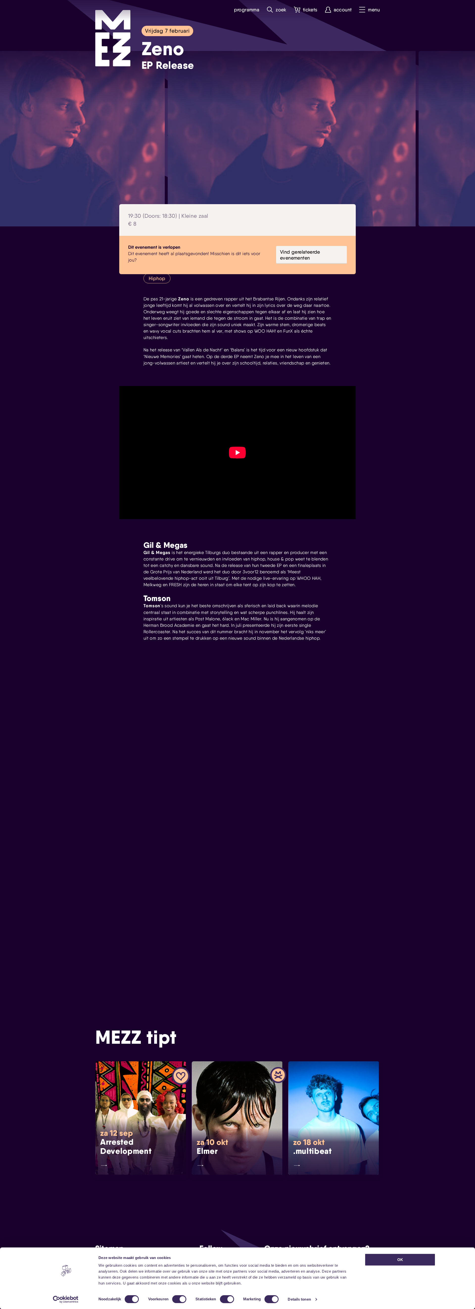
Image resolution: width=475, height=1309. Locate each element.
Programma (247, 10)
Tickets (310, 10)
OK (400, 1260)
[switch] (179, 1299)
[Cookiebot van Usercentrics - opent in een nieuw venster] (65, 1299)
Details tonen (299, 1299)
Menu (374, 10)
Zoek (281, 10)
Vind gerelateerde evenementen (300, 255)
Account (343, 10)
